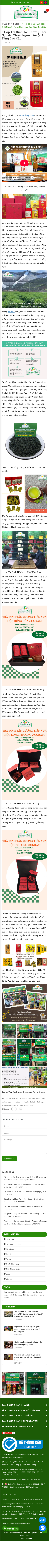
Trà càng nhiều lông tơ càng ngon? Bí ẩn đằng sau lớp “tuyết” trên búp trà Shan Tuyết (28, 1313)
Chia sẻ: (5, 1109)
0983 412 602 (18, 1519)
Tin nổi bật (10, 1307)
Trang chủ (10, 1239)
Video (8, 1274)
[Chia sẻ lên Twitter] (16, 1109)
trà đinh (11, 311)
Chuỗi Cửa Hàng (12, 1264)
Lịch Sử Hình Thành (14, 1244)
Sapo (30, 1538)
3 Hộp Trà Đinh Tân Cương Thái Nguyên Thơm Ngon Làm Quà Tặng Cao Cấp (24, 35)
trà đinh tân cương (9, 1105)
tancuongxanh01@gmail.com (18, 1523)
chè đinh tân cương (20, 1098)
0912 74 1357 (24, 2)
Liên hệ (9, 1279)
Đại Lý (8, 1254)
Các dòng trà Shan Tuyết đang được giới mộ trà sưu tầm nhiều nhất (28, 1357)
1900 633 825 (31, 1519)
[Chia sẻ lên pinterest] (21, 1109)
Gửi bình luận (9, 1159)
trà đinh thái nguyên (25, 1105)
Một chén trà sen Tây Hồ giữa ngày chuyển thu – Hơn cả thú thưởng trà (27, 1329)
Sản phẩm (10, 1249)
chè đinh (8, 1098)
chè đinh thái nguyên (37, 1098)
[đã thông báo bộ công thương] (22, 1443)
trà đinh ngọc (39, 1102)
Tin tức (8, 1259)
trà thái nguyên (27, 115)
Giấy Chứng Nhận (13, 1269)
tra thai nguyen (8, 1102)
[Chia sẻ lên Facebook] (11, 1109)
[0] (45, 11)
